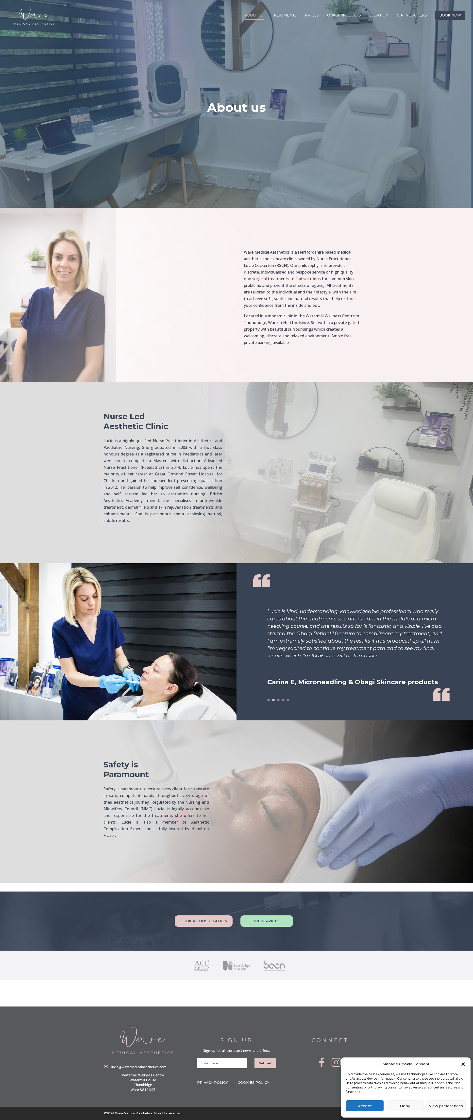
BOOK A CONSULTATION (204, 921)
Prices (312, 15)
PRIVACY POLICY (212, 1082)
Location (379, 15)
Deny (405, 1106)
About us (254, 15)
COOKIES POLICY (253, 1082)
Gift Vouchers (412, 15)
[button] (463, 1064)
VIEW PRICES (267, 921)
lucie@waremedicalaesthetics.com (139, 1067)
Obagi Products (344, 15)
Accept (365, 1106)
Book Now (450, 15)
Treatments (284, 15)
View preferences (446, 1106)
